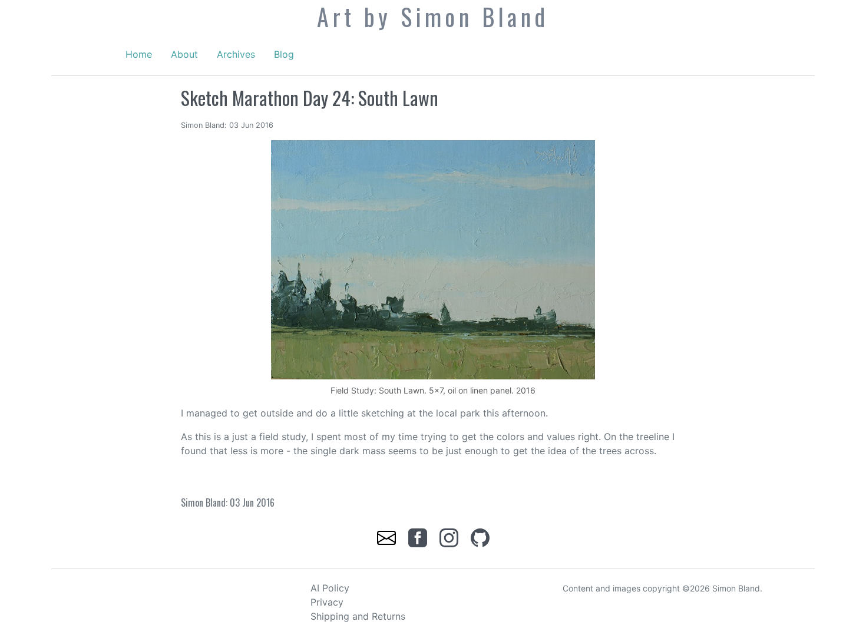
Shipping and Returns (357, 616)
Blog (284, 54)
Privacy (326, 602)
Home (138, 54)
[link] (388, 536)
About (184, 54)
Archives (236, 54)
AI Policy (329, 588)
